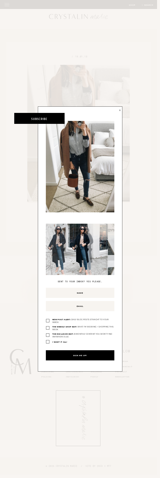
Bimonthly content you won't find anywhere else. (82, 335)
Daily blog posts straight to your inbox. (80, 320)
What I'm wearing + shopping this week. (83, 328)
